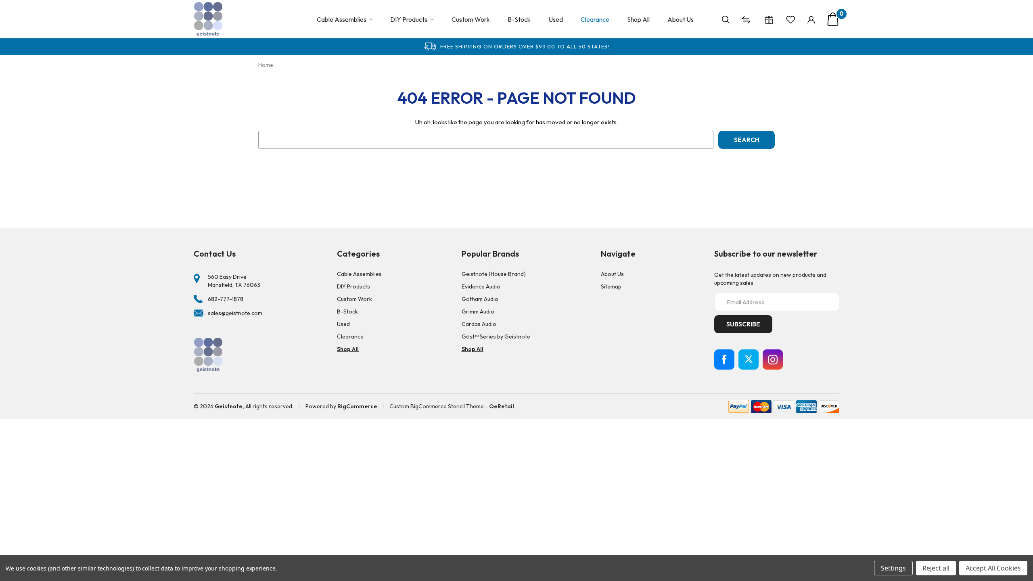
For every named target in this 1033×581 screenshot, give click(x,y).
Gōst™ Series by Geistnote (496, 336)
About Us (680, 19)
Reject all (935, 568)
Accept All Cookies (993, 568)
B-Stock (519, 19)
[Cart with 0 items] (833, 19)
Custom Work (471, 19)
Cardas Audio (479, 324)
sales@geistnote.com (235, 313)
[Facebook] (724, 359)
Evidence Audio (481, 286)
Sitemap (611, 286)
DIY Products (408, 19)
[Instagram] (773, 359)
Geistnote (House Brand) (494, 274)
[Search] (726, 19)
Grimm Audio (478, 311)
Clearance (595, 19)
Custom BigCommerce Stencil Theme (436, 406)
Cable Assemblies (341, 19)
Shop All (638, 19)
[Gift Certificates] (769, 19)
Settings (893, 568)
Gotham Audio (480, 299)
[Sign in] (811, 19)
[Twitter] (748, 359)
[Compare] (747, 19)
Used (555, 19)
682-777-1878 (225, 299)
